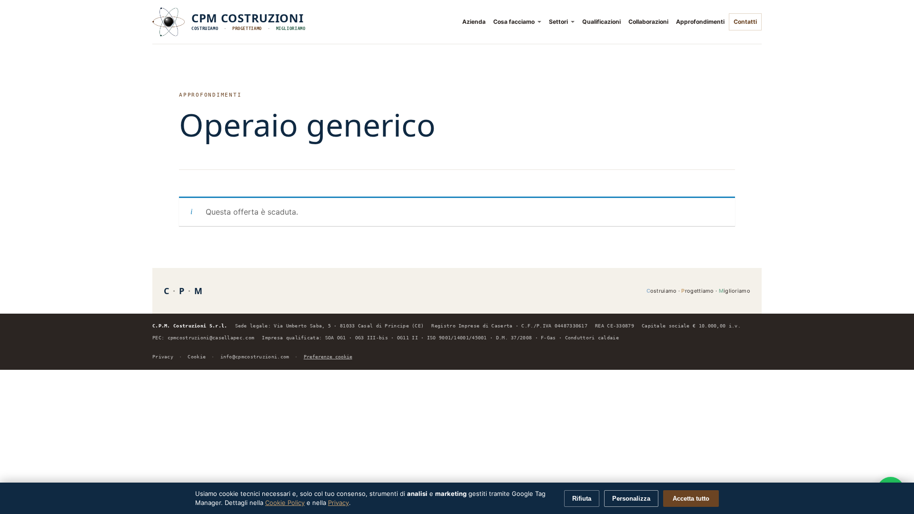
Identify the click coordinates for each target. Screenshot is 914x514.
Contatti (745, 21)
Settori (558, 21)
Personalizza (631, 498)
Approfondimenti (700, 21)
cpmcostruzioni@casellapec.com (211, 337)
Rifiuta (581, 498)
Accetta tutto (691, 498)
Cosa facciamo (514, 21)
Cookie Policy (285, 502)
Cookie (197, 356)
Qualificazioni (601, 21)
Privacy (162, 356)
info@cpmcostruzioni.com (254, 356)
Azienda (474, 21)
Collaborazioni (648, 21)
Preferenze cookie (328, 356)
